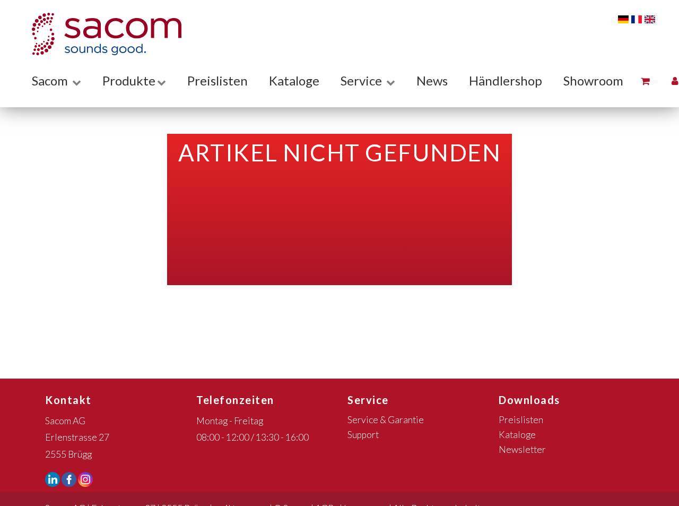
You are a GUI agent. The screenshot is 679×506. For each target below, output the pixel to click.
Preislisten (217, 80)
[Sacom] (101, 34)
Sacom (51, 80)
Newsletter (522, 449)
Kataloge (294, 80)
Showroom (593, 80)
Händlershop (505, 80)
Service (363, 80)
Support (363, 434)
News (432, 80)
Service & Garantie (385, 419)
